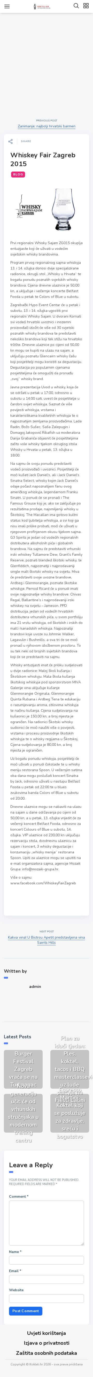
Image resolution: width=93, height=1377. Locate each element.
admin (35, 986)
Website (16, 1290)
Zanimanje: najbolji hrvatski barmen (46, 126)
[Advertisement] (46, 61)
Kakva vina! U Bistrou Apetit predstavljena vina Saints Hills (46, 940)
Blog (18, 174)
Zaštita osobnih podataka (46, 1353)
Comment (18, 1196)
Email (15, 1270)
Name (15, 1251)
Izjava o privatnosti (46, 1343)
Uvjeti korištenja (46, 1333)
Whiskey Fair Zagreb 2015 (42, 159)
